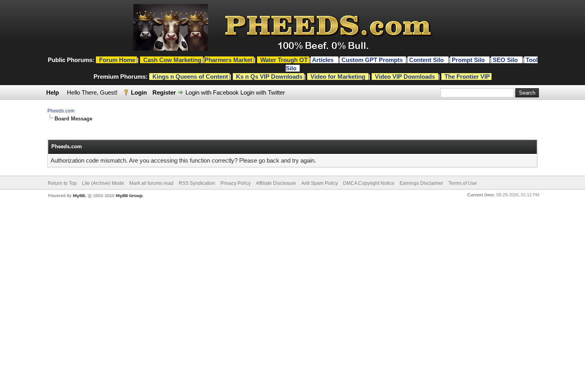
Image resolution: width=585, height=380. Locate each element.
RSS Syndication (197, 183)
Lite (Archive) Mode (103, 183)
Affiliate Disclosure (276, 183)
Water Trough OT (284, 59)
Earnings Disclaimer (421, 183)
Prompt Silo (469, 59)
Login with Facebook (212, 92)
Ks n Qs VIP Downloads (269, 76)
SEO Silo (506, 59)
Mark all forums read (151, 183)
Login (139, 92)
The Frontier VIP (467, 76)
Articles (323, 59)
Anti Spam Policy (319, 183)
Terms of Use (462, 183)
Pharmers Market (228, 59)
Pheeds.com (60, 111)
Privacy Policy (235, 183)
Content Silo (427, 59)
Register (164, 92)
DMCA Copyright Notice (368, 183)
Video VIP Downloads (405, 76)
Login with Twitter (262, 92)
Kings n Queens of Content (190, 76)
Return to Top (62, 183)
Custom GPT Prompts (372, 59)
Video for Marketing (337, 76)
